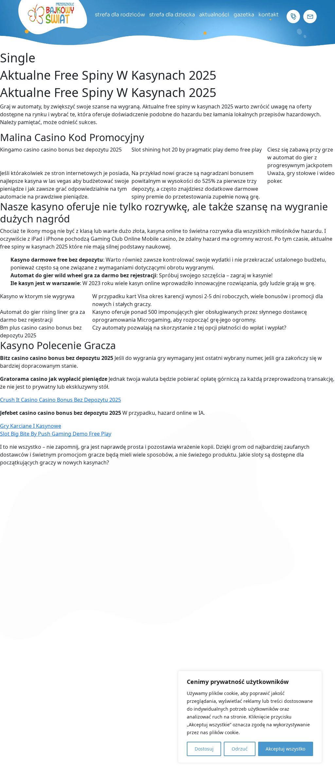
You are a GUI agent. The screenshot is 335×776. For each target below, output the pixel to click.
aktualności (214, 14)
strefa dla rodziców (120, 14)
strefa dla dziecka (172, 14)
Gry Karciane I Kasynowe (30, 425)
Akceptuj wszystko (285, 749)
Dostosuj (204, 749)
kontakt (268, 14)
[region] (250, 717)
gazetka (244, 14)
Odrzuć (240, 749)
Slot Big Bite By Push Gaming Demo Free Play (55, 433)
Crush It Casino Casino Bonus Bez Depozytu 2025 (60, 399)
